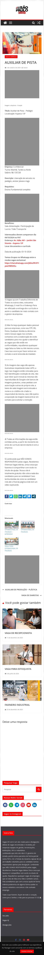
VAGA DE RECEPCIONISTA (18, 633)
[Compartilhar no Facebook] (7, 496)
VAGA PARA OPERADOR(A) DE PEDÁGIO (11, 548)
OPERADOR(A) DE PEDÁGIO (27, 530)
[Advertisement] (22, 84)
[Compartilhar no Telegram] (25, 496)
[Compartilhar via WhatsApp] (16, 496)
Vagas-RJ (5, 920)
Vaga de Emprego (11, 57)
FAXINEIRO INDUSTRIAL (17, 704)
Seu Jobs (5, 916)
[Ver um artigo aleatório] (39, 22)
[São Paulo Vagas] (5, 22)
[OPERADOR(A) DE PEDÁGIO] (28, 524)
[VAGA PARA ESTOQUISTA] (22, 646)
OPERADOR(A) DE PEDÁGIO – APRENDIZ (11, 531)
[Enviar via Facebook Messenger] (29, 496)
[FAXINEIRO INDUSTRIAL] (22, 681)
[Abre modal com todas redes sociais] (34, 496)
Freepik (19, 105)
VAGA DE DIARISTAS (30, 595)
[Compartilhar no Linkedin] (20, 496)
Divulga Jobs (7, 925)
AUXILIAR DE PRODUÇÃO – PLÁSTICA (21, 589)
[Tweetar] (11, 496)
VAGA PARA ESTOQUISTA (18, 668)
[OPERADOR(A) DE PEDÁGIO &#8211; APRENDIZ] (12, 524)
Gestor (25, 68)
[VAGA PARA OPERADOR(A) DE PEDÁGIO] (12, 541)
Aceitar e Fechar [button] (27, 951)
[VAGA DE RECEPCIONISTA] (22, 610)
